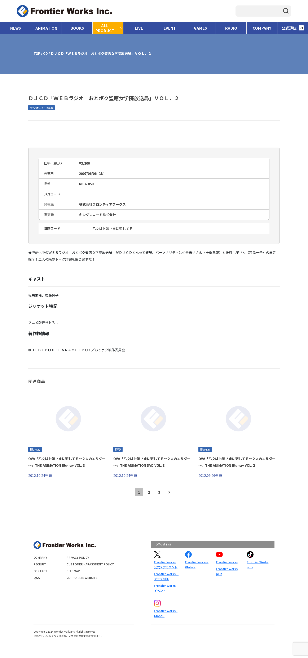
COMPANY (262, 28)
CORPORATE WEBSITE (82, 577)
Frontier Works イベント (165, 588)
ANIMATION (46, 28)
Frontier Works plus (227, 571)
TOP (37, 53)
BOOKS (77, 28)
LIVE (139, 28)
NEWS (15, 28)
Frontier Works (227, 562)
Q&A (37, 577)
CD (45, 53)
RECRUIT (40, 564)
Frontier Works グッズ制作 (166, 576)
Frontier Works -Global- (196, 564)
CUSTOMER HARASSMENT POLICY (90, 564)
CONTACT (40, 571)
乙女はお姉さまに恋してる (112, 228)
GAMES (200, 28)
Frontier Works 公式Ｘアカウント (165, 564)
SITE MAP (73, 571)
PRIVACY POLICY (78, 557)
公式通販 (289, 28)
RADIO (231, 28)
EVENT (169, 28)
